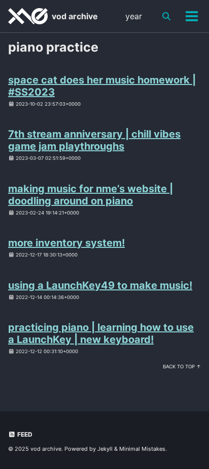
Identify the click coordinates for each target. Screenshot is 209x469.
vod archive (75, 16)
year (133, 16)
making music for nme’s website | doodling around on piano (90, 195)
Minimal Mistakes (142, 448)
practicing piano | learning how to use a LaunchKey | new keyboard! (101, 333)
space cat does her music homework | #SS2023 (102, 86)
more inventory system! (66, 243)
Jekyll (105, 448)
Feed (24, 434)
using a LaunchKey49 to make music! (100, 285)
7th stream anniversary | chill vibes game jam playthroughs (94, 140)
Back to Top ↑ (182, 366)
